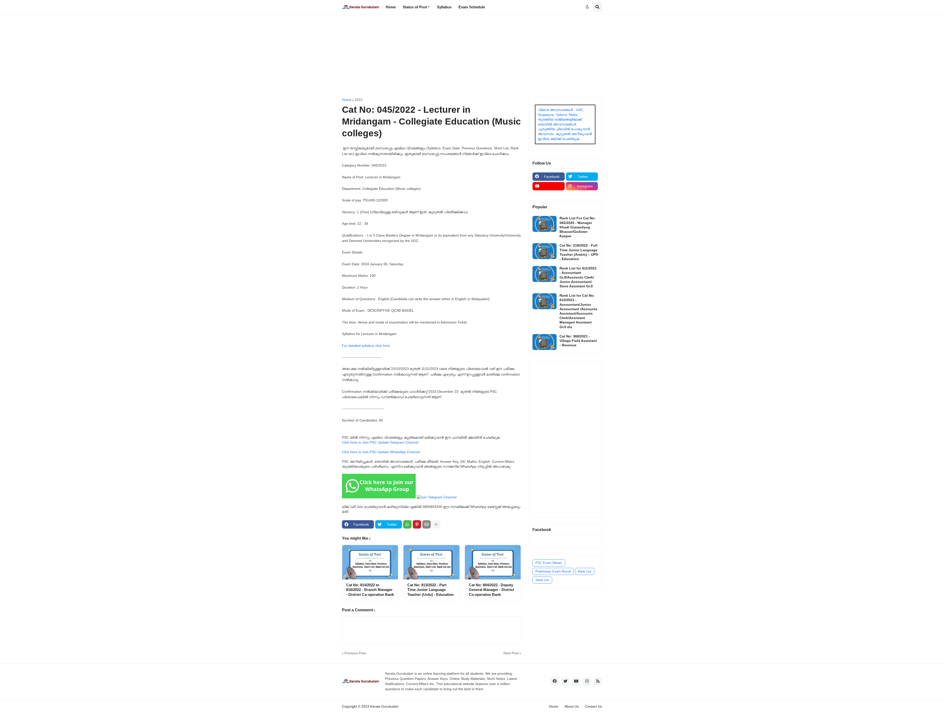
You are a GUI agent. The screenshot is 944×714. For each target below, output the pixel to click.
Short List (542, 580)
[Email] (426, 524)
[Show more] (436, 524)
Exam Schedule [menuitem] (471, 7)
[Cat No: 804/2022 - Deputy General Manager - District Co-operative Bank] (493, 562)
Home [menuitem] (391, 7)
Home (346, 99)
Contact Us (593, 706)
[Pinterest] (417, 524)
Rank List (584, 571)
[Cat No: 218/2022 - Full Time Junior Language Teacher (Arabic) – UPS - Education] (544, 251)
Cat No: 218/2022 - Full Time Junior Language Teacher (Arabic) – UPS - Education (579, 252)
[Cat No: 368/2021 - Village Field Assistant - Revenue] (544, 342)
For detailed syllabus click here (366, 346)
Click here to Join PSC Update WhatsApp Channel (381, 452)
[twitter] (565, 681)
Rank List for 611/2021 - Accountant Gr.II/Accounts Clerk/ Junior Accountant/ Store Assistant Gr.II (578, 277)
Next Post (510, 653)
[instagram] (587, 681)
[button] (587, 7)
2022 (359, 99)
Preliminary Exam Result (553, 571)
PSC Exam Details (548, 563)
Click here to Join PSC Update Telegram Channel (380, 442)
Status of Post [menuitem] (415, 7)
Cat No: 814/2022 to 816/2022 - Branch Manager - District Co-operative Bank (370, 590)
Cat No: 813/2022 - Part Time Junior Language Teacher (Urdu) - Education (430, 590)
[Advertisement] (472, 56)
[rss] (598, 681)
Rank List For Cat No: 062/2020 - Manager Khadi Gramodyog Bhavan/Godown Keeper (578, 227)
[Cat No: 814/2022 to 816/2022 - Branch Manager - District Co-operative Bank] (370, 562)
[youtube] (548, 186)
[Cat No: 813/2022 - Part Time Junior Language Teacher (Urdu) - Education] (431, 562)
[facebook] (554, 681)
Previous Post (355, 653)
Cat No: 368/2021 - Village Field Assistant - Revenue (578, 340)
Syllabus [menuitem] (444, 7)
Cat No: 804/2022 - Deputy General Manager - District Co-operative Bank (491, 590)
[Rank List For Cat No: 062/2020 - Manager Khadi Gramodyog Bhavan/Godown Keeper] (544, 224)
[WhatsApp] (407, 524)
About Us (571, 706)
